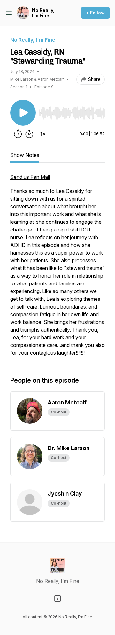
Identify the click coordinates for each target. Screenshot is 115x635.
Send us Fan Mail (30, 177)
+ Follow (95, 12)
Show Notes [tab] (24, 155)
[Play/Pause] (23, 113)
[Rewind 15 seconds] (17, 133)
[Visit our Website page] (57, 598)
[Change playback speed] (42, 133)
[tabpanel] (57, 268)
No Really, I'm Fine (43, 13)
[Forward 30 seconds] (29, 133)
